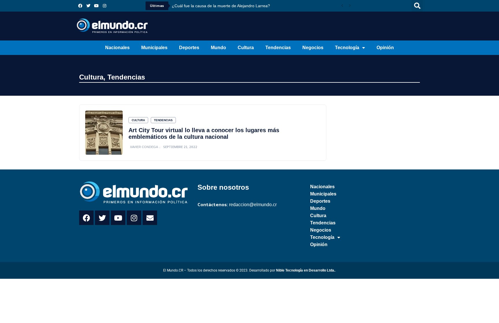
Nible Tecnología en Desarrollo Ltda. (305, 270)
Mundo (218, 47)
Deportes (189, 47)
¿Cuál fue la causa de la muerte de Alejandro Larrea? (221, 5)
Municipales (154, 47)
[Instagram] (104, 6)
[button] (417, 6)
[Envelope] (150, 218)
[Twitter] (88, 6)
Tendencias (278, 47)
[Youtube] (96, 6)
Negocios (312, 47)
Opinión (385, 47)
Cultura (246, 47)
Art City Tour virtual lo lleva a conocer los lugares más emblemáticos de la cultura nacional (204, 133)
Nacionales (117, 47)
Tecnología (347, 47)
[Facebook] (80, 6)
